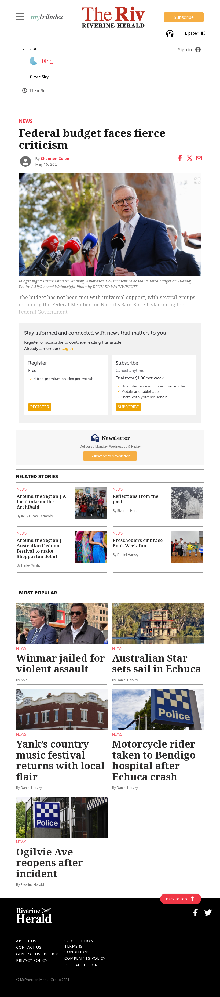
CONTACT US (28, 947)
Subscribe (184, 17)
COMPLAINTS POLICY (84, 958)
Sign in (185, 50)
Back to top (176, 898)
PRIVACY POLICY (31, 960)
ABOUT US (26, 940)
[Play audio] (169, 32)
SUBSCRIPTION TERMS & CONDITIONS (78, 946)
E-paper (192, 33)
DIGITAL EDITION (81, 964)
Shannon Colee (55, 158)
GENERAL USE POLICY (37, 953)
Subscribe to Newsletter (110, 456)
